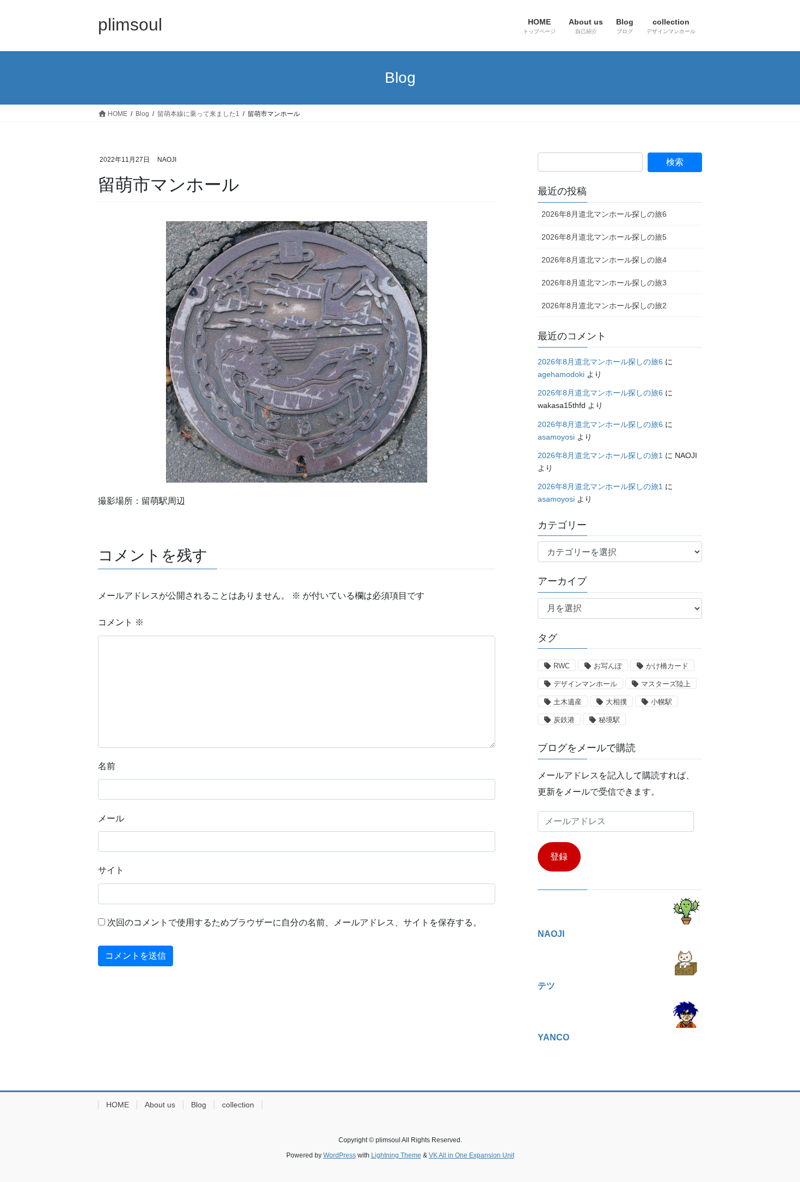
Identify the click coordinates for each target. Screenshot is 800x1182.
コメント (121, 622)
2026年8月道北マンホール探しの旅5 (604, 237)
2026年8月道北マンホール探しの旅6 (604, 214)
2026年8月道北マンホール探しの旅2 (604, 305)
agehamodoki (561, 374)
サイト (111, 870)
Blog (198, 1104)
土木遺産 (567, 702)
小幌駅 (661, 702)
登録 (559, 856)
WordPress (339, 1155)
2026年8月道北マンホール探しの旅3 (604, 282)
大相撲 (616, 702)
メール (111, 818)
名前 (106, 766)
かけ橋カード (667, 666)
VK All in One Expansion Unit (471, 1155)
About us (160, 1104)
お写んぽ (608, 666)
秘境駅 (609, 720)
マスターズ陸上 (666, 684)
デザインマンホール (585, 684)
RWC (561, 666)
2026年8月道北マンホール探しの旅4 (604, 259)
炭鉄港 (564, 720)
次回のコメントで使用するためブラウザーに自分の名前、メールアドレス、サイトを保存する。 (294, 922)
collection (238, 1104)
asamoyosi (556, 436)
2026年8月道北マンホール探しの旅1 (600, 455)
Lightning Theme (396, 1155)
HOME (117, 1104)
